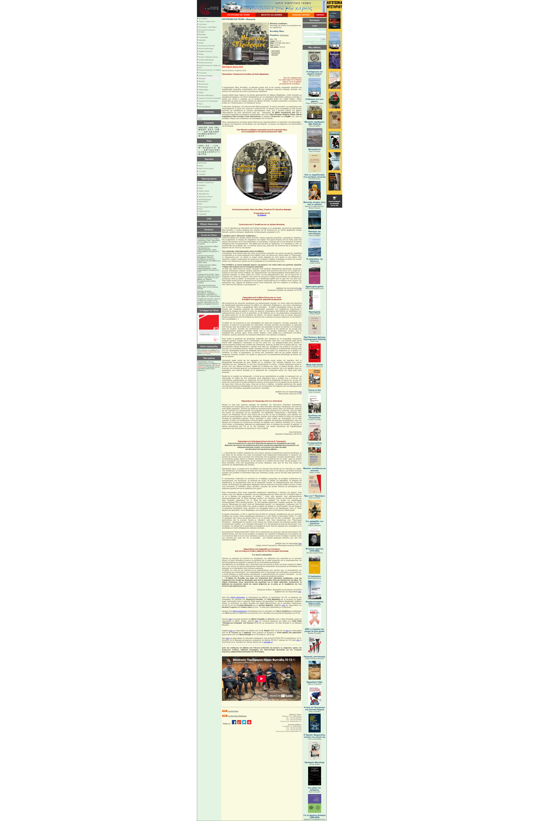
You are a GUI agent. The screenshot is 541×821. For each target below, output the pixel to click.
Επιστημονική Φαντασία (207, 46)
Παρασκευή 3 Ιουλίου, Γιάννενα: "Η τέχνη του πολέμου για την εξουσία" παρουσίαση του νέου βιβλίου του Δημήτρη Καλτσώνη (209, 301)
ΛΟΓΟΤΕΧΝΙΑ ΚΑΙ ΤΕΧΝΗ (238, 15)
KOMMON (202, 185)
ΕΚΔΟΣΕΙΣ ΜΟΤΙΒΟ (301, 15)
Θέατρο (201, 54)
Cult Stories (203, 24)
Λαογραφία (275, 51)
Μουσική (202, 81)
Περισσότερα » (216, 306)
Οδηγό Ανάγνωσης (238, 597)
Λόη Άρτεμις (284, 35)
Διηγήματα (202, 40)
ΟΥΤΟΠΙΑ (202, 171)
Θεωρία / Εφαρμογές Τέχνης (208, 57)
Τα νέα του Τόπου (209, 235)
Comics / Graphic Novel (207, 21)
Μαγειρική (202, 78)
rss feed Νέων (233, 711)
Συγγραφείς (209, 123)
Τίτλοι (209, 141)
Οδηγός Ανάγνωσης (209, 224)
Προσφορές (315, 20)
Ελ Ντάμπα (261, 215)
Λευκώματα (202, 73)
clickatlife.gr (268, 642)
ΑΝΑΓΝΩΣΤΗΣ (204, 194)
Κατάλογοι (209, 230)
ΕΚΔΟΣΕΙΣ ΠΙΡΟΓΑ (205, 197)
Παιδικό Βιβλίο (203, 90)
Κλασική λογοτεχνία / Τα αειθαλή (210, 70)
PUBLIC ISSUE (204, 191)
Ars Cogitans (203, 18)
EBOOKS (320, 15)
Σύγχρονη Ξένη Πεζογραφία (208, 101)
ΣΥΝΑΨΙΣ (202, 174)
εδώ (300, 288)
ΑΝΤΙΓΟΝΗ (203, 163)
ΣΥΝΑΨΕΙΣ (202, 214)
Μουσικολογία (203, 84)
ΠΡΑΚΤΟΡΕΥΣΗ (204, 211)
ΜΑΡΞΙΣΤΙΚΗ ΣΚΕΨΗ (206, 169)
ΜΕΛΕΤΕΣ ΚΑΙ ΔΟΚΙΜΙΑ (271, 15)
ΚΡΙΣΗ (201, 166)
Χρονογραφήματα (204, 106)
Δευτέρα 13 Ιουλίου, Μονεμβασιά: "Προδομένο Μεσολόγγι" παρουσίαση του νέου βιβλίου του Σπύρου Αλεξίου (209, 293)
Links (209, 219)
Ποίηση (201, 92)
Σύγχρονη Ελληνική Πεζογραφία (210, 98)
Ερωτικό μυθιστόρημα (206, 48)
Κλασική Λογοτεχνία (205, 62)
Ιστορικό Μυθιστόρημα (206, 60)
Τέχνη (201, 104)
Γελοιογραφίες (203, 37)
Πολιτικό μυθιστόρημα (206, 95)
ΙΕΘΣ (200, 204)
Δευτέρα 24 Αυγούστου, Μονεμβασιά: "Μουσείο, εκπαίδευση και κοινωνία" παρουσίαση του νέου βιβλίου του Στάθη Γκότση (209, 259)
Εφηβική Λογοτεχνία (205, 51)
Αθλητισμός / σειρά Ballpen (208, 27)
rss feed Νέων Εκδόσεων (237, 716)
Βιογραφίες (202, 34)
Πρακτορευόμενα (209, 179)
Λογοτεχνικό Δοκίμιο (205, 75)
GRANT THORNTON (206, 182)
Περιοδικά (209, 159)
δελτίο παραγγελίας (210, 352)
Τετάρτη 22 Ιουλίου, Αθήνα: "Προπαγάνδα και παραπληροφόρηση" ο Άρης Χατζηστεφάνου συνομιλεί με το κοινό (208, 268)
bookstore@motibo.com (293, 731)
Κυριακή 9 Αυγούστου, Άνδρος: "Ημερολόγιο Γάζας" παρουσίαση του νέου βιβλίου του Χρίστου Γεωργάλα (209, 241)
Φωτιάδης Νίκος (277, 31)
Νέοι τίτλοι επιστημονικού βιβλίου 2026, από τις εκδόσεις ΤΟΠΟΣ (208, 287)
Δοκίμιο (201, 43)
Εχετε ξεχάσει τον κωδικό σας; (315, 41)
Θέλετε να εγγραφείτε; (318, 44)
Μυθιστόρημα (203, 87)
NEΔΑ (201, 188)
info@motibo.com (295, 721)
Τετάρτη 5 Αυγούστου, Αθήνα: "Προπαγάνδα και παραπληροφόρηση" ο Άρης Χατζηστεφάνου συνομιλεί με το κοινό (208, 250)
